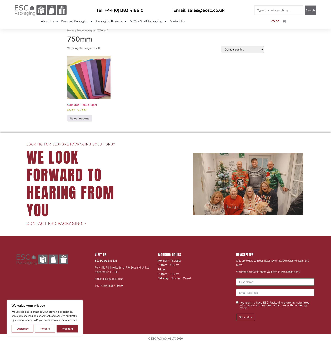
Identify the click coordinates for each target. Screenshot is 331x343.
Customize (23, 328)
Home (70, 30)
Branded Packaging (74, 21)
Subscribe (245, 317)
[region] (45, 318)
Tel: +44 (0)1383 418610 (119, 10)
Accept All (67, 328)
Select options (79, 118)
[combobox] (278, 10)
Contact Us (177, 21)
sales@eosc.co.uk (112, 278)
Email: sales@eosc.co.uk (198, 10)
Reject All (45, 328)
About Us (47, 21)
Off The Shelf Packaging (145, 21)
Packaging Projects (109, 21)
